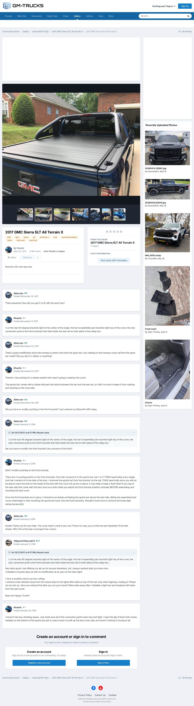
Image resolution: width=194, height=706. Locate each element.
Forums (8, 16)
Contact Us (100, 695)
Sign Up (185, 6)
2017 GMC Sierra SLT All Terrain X (112, 242)
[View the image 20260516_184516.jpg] (167, 189)
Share (12, 257)
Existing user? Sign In (163, 6)
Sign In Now (103, 663)
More (111, 16)
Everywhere (176, 16)
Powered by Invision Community (97, 701)
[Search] (188, 16)
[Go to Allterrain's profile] (8, 295)
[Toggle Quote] (9, 432)
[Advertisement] (71, 59)
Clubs (66, 16)
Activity (89, 16)
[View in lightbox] (71, 144)
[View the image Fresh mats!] (167, 296)
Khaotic (20, 248)
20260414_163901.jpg (155, 168)
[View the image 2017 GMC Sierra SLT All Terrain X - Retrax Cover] (62, 214)
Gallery (77, 16)
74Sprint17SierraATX (24, 541)
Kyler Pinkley (154, 332)
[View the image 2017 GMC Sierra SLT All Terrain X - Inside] (95, 214)
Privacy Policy (85, 695)
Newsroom (37, 16)
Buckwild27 (153, 171)
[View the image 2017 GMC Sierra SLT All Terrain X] (25, 214)
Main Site (21, 16)
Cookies (112, 695)
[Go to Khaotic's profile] (8, 249)
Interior (148, 402)
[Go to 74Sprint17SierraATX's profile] (8, 542)
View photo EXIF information (113, 260)
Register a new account (39, 663)
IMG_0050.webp (153, 255)
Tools (100, 16)
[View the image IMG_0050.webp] (167, 232)
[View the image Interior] (167, 369)
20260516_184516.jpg (155, 202)
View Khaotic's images (54, 251)
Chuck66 (152, 258)
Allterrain (18, 293)
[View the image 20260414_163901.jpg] (167, 148)
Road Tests (52, 16)
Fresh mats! (150, 329)
